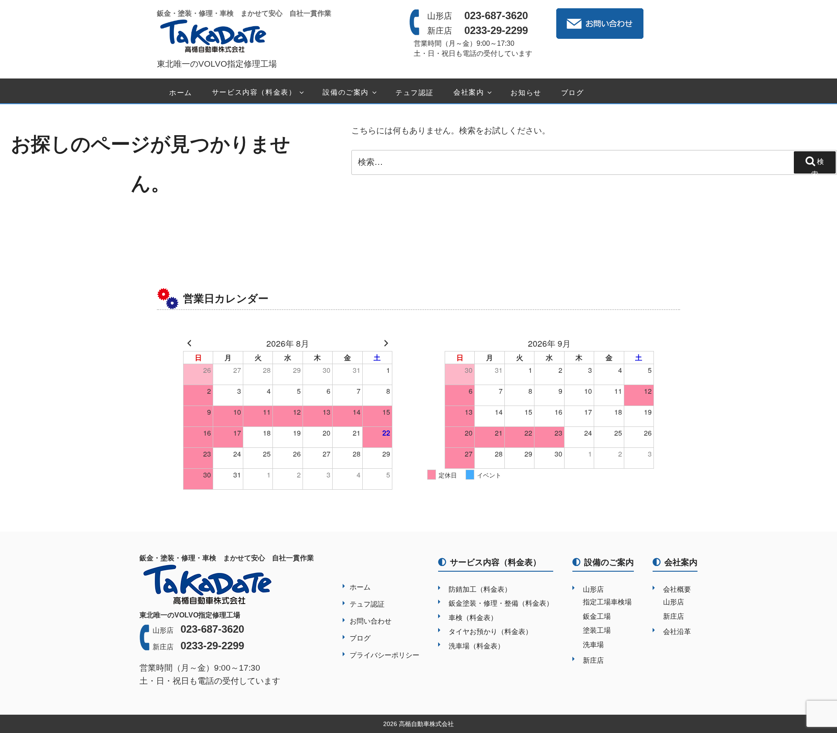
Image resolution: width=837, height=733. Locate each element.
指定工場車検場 (607, 602)
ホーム (180, 92)
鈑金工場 (597, 616)
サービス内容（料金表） (254, 92)
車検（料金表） (473, 617)
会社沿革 (677, 631)
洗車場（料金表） (476, 646)
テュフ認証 (414, 92)
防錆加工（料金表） (480, 589)
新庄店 (593, 660)
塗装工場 (597, 630)
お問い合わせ (370, 621)
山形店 (593, 589)
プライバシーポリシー (384, 655)
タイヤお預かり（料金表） (490, 631)
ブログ (572, 92)
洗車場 (593, 644)
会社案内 (468, 92)
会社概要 (677, 589)
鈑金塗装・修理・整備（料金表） (501, 603)
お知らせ (525, 92)
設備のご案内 (346, 92)
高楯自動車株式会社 (426, 723)
